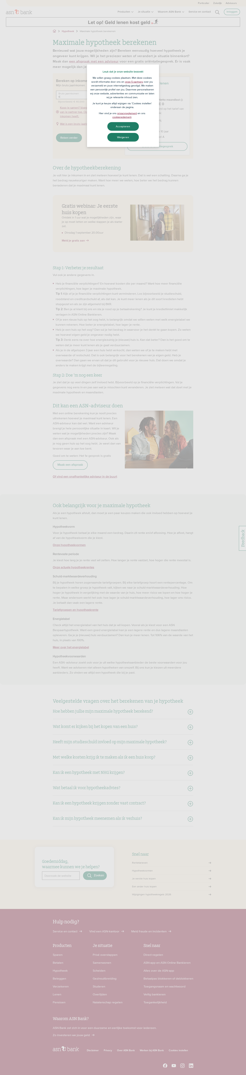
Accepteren (123, 126)
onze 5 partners (134, 81)
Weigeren (123, 137)
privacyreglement (127, 113)
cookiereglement (121, 117)
